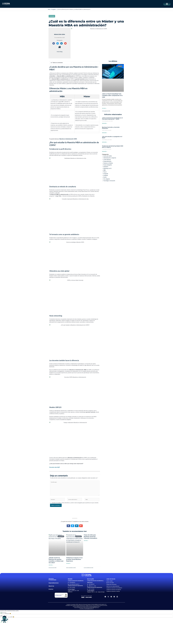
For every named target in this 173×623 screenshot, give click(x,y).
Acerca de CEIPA (107, 156)
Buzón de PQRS (110, 582)
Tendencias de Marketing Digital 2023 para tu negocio (112, 146)
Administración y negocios (109, 157)
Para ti (105, 171)
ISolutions (105, 166)
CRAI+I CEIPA (109, 581)
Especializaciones (54, 583)
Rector (105, 177)
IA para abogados (107, 164)
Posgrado (51, 16)
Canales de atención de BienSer (113, 589)
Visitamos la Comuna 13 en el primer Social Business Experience (74, 559)
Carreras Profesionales (52, 579)
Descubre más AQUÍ (54, 467)
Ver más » (104, 108)
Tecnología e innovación (109, 180)
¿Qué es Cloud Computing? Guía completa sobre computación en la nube (112, 95)
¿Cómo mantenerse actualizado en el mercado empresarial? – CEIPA (112, 118)
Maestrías (51, 586)
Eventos (51, 589)
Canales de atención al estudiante (114, 587)
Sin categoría (106, 179)
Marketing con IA (107, 168)
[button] (167, 3)
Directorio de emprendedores (112, 586)
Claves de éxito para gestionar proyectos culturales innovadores (91, 536)
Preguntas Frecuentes (111, 584)
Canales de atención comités (113, 591)
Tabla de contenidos (57, 62)
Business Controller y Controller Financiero (111, 128)
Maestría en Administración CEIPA (68, 139)
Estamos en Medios (108, 163)
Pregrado (105, 175)
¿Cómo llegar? (71, 589)
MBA (104, 170)
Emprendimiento (107, 161)
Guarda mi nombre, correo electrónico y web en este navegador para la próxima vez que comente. (75, 502)
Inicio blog (59, 51)
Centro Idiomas (107, 159)
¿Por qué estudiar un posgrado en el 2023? (112, 137)
